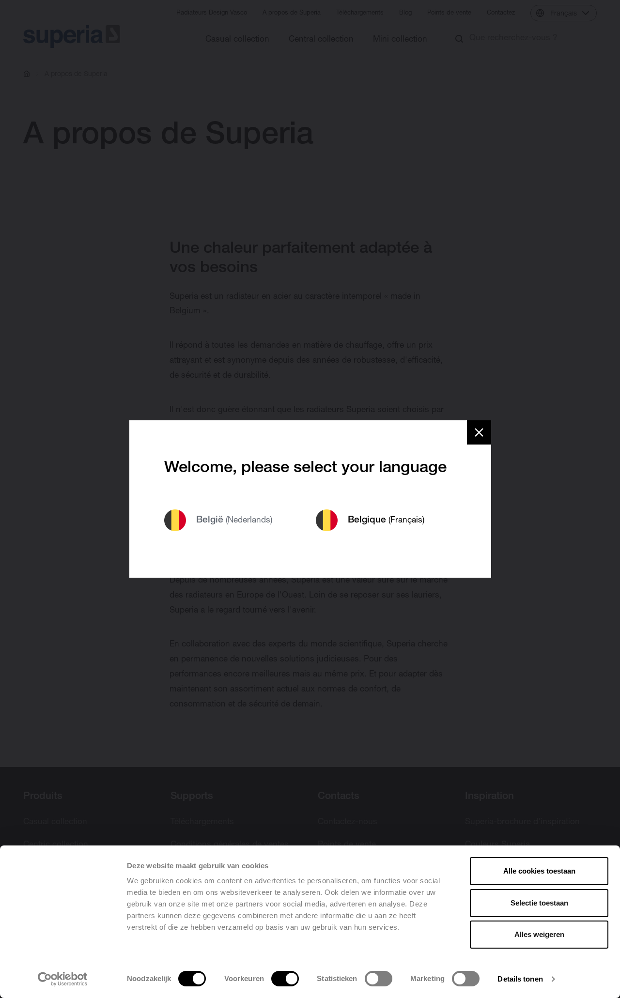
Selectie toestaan (539, 903)
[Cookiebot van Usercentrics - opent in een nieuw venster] (62, 979)
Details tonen (519, 979)
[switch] (285, 978)
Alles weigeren (539, 934)
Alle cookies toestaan (539, 871)
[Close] (479, 432)
